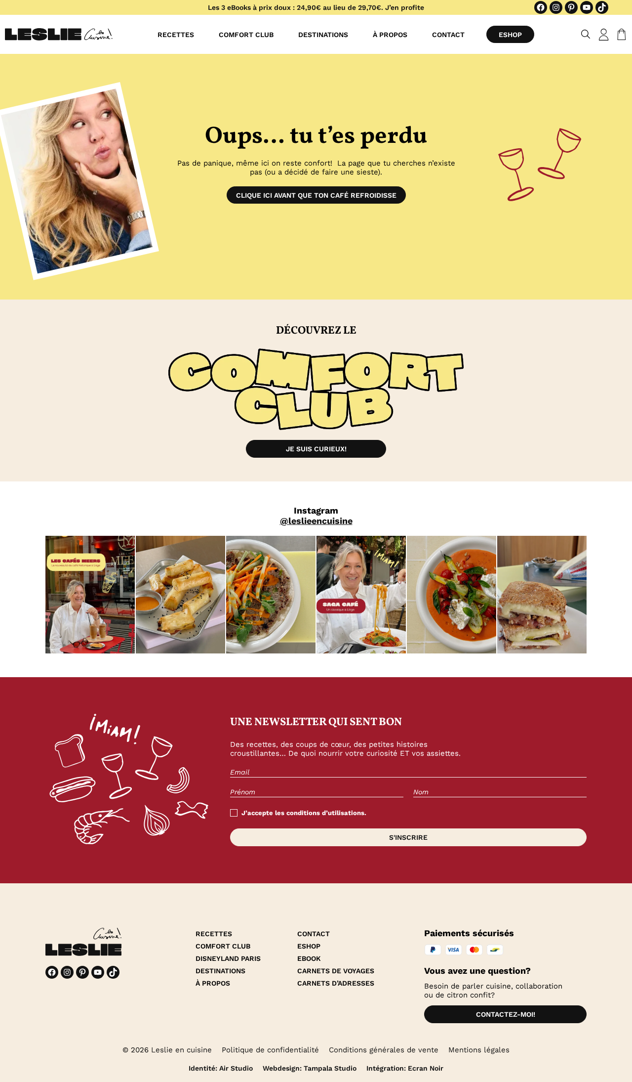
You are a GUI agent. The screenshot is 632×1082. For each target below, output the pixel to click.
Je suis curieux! (316, 449)
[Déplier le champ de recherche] (585, 34)
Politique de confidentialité (270, 1049)
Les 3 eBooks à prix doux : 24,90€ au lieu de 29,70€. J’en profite (316, 7)
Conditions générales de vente (383, 1049)
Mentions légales (479, 1049)
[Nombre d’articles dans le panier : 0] (619, 34)
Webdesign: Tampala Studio (309, 1068)
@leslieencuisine (316, 521)
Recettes (176, 35)
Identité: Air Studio (221, 1068)
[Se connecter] (603, 34)
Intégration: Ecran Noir (404, 1068)
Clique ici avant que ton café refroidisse (316, 195)
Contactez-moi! (505, 1014)
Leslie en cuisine (181, 1049)
